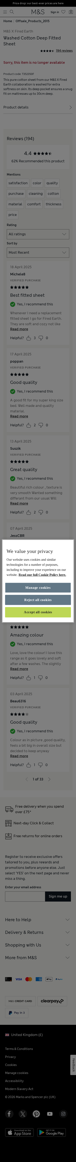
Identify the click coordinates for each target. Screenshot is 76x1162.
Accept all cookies (38, 612)
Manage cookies (37, 587)
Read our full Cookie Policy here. (42, 574)
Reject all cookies (38, 600)
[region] (38, 581)
